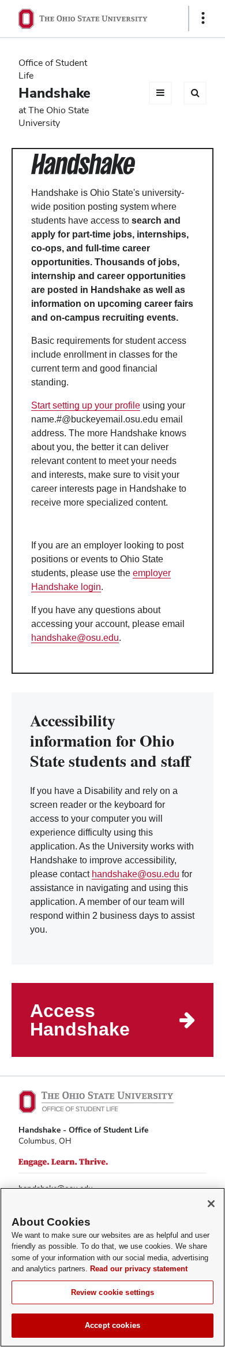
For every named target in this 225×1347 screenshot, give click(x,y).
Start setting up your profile (85, 405)
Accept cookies (112, 1325)
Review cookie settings (113, 1292)
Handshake (54, 93)
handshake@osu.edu (75, 638)
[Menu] (160, 93)
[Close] (211, 1203)
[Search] (195, 93)
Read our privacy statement (138, 1268)
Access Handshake (80, 1020)
